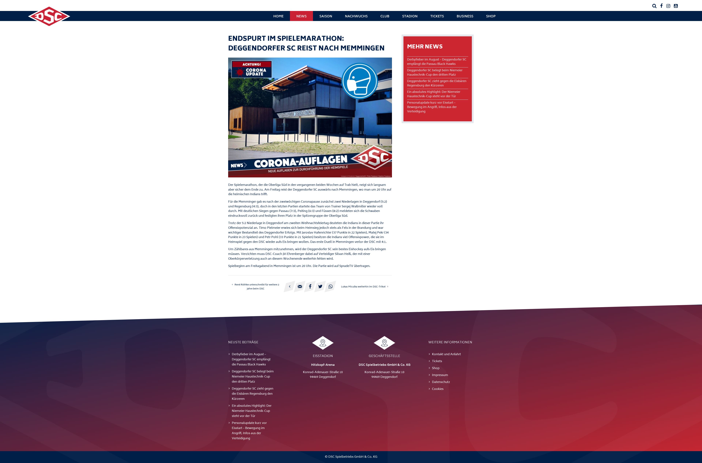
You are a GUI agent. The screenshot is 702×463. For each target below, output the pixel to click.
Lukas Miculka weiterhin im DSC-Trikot (363, 287)
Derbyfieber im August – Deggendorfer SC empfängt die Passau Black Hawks (436, 62)
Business (465, 17)
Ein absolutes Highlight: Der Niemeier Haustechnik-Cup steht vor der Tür (433, 94)
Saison (325, 17)
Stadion (410, 17)
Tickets (437, 17)
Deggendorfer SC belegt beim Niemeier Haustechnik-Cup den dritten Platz (435, 72)
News (301, 17)
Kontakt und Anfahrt (446, 354)
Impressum (440, 375)
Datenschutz (441, 382)
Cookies (438, 389)
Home (278, 17)
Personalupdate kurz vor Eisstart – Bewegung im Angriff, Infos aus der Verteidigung (432, 107)
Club (384, 17)
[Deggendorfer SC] (49, 26)
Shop (491, 17)
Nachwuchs (356, 17)
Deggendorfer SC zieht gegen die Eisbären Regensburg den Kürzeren (436, 83)
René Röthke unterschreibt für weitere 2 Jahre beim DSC (257, 287)
